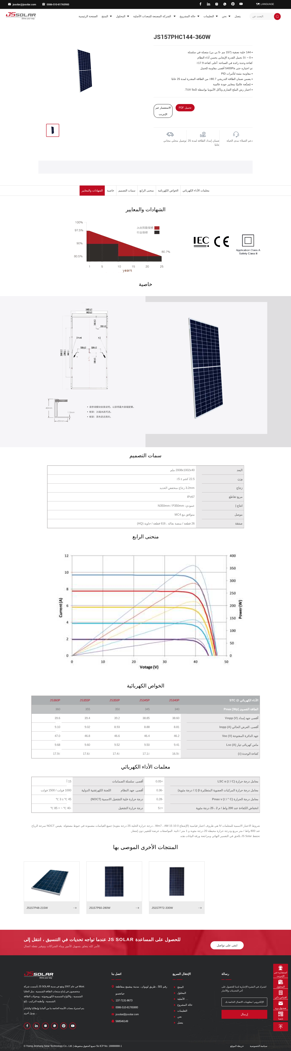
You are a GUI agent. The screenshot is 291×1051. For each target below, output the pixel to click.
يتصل (238, 16)
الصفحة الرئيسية (88, 16)
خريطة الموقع (237, 1046)
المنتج (105, 16)
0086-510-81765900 (58, 4)
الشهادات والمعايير (92, 190)
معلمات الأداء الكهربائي (196, 190)
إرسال (244, 1014)
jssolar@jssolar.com (24, 4)
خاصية (110, 190)
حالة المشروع (188, 16)
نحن (224, 16)
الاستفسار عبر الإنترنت (163, 111)
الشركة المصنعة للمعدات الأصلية (152, 16)
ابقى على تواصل (227, 945)
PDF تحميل (185, 107)
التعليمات (209, 16)
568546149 (122, 1021)
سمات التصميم (126, 190)
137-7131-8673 (124, 1000)
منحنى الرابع (147, 190)
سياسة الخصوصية (258, 1046)
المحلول (120, 16)
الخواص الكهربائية (168, 190)
